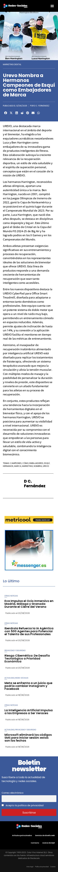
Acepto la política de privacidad (24, 805)
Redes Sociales (21, 678)
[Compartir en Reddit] (22, 113)
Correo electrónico (13, 792)
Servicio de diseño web (45, 835)
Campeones (16, 463)
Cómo (25, 463)
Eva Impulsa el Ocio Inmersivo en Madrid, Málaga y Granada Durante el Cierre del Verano (29, 604)
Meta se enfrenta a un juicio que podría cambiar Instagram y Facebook (28, 686)
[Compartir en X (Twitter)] (11, 113)
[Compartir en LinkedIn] (16, 113)
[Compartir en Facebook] (5, 113)
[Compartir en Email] (33, 113)
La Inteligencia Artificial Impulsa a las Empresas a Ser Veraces (29, 711)
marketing (27, 466)
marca (17, 466)
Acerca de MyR (48, 843)
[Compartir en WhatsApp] (38, 113)
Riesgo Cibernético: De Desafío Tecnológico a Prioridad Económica (27, 658)
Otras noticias (11, 596)
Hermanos (8, 466)
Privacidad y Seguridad (15, 650)
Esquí (47, 463)
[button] (52, 6)
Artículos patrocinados (22, 835)
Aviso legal (29, 866)
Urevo (46, 466)
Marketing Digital (12, 64)
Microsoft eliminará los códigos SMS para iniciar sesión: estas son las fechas (28, 738)
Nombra (38, 466)
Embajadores (36, 463)
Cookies (53, 866)
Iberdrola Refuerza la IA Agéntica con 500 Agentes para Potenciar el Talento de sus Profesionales (29, 631)
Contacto (35, 843)
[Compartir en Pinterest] (27, 113)
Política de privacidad (42, 866)
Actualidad (10, 678)
